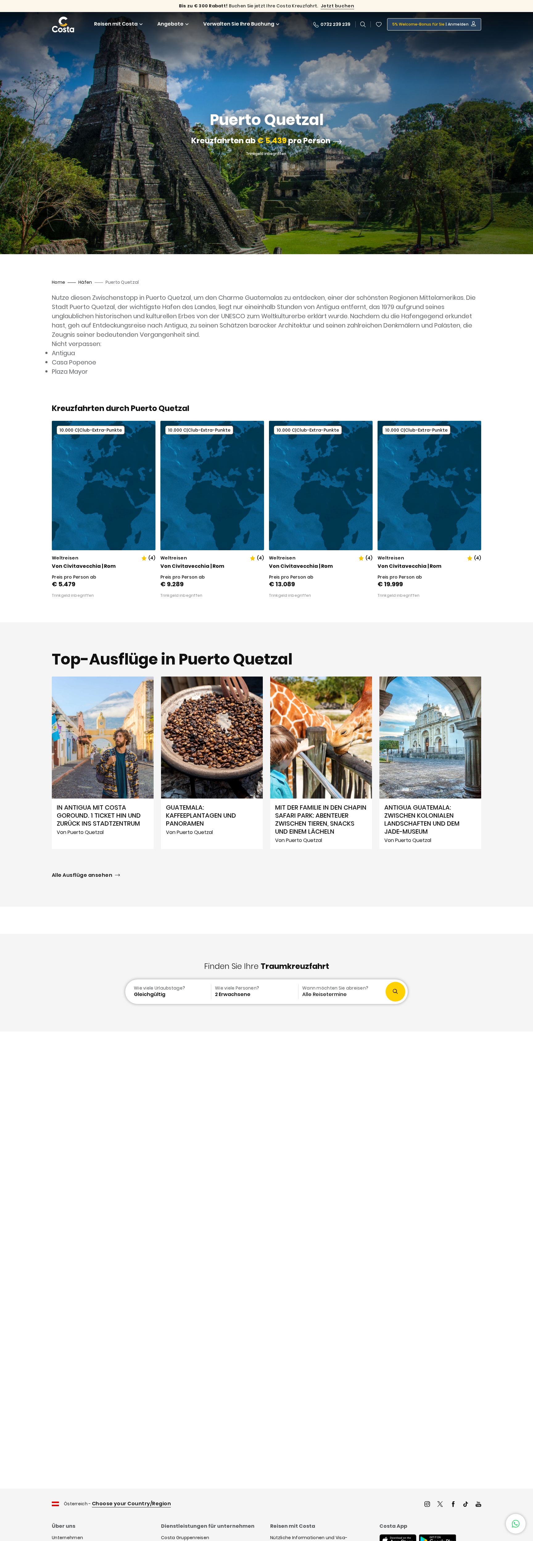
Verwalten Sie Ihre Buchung (238, 23)
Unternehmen (67, 1538)
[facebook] (453, 1504)
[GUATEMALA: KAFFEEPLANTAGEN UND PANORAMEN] (212, 763)
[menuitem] (167, 992)
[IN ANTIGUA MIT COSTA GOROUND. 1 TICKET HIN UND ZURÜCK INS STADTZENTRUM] (103, 763)
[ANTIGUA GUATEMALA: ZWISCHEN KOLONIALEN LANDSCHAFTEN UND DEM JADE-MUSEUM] (430, 763)
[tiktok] (465, 1504)
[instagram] (427, 1504)
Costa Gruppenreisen (185, 1538)
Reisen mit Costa (116, 23)
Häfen (85, 282)
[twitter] (440, 1504)
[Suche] (363, 24)
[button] (379, 24)
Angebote (170, 23)
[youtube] (478, 1504)
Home (58, 282)
